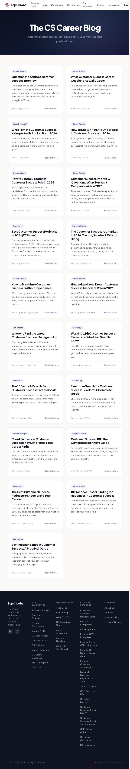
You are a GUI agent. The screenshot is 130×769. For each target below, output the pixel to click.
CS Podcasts (38, 645)
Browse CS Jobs (40, 610)
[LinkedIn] (10, 631)
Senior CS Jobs (88, 686)
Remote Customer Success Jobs (87, 664)
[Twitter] (17, 631)
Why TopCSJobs (65, 617)
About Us (109, 607)
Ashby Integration (62, 632)
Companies (73, 4)
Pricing (100, 4)
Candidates (57, 4)
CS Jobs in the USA (87, 693)
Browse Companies (38, 625)
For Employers (88, 5)
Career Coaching (40, 650)
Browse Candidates (62, 639)
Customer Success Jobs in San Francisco (88, 721)
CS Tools (36, 667)
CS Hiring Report (88, 629)
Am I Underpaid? (40, 662)
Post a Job (61, 607)
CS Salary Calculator (85, 739)
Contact (108, 612)
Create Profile (39, 631)
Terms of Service (113, 622)
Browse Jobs (35, 5)
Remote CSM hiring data (87, 636)
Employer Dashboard (62, 647)
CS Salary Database (37, 656)
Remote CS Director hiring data (87, 653)
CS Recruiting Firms (63, 624)
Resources (113, 4)
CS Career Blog (40, 635)
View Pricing (62, 612)
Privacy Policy (111, 617)
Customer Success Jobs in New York (88, 710)
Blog (45, 4)
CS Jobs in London (85, 701)
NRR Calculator (88, 745)
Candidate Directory (37, 617)
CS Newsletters (40, 640)
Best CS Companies (86, 623)
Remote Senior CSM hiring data (88, 644)
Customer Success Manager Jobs (87, 613)
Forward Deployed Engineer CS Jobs (86, 677)
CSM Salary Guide (86, 731)
